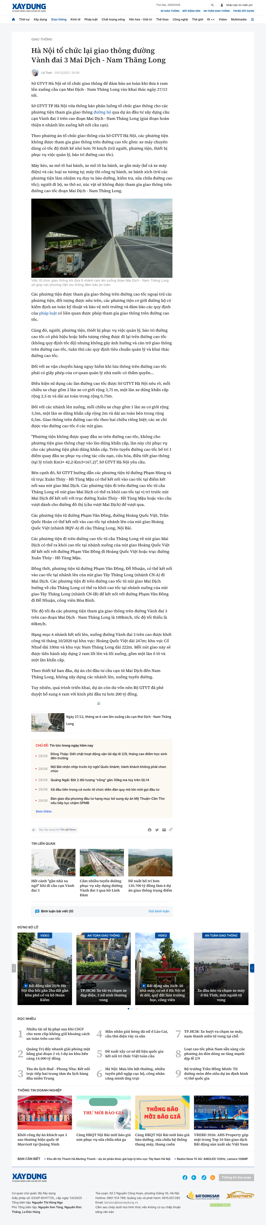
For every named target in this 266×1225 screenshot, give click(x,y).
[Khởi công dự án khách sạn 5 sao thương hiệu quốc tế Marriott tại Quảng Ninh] (45, 1113)
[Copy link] (170, 830)
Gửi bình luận (159, 911)
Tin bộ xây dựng (243, 11)
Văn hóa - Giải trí (140, 19)
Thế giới (197, 19)
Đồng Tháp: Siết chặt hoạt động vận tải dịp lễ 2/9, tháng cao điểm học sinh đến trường (109, 756)
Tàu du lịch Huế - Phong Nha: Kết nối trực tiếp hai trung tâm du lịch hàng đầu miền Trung (58, 1073)
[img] (101, 238)
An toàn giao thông (216, 11)
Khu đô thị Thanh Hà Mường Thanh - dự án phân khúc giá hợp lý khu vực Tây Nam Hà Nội (108, 1159)
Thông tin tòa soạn (236, 1177)
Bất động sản (191, 11)
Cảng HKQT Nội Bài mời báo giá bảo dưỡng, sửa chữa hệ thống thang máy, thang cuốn (162, 1139)
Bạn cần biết (29, 1159)
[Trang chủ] (13, 19)
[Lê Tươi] (35, 72)
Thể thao (162, 19)
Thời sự (24, 19)
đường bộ (102, 112)
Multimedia (239, 19)
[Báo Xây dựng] (29, 7)
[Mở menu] (252, 19)
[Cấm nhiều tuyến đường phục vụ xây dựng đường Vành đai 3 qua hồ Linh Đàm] (102, 863)
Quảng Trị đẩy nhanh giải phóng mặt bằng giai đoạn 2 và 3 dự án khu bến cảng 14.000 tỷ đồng (58, 1054)
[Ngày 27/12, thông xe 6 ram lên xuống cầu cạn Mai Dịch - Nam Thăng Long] (47, 722)
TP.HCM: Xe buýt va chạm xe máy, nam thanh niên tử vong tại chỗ (213, 1033)
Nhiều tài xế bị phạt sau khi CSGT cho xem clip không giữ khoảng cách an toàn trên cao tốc (58, 1034)
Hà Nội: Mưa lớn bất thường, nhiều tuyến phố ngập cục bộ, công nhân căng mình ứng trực (135, 1073)
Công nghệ (180, 19)
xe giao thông (170, 11)
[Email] (164, 830)
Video (223, 19)
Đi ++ (211, 19)
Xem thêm (44, 811)
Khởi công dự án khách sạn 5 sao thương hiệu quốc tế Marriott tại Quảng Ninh (42, 1139)
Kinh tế (76, 19)
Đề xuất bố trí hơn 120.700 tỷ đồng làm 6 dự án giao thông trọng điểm (150, 886)
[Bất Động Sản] (203, 1195)
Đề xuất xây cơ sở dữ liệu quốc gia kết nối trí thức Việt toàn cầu (134, 1053)
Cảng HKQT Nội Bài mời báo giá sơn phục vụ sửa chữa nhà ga (103, 1137)
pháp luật (48, 313)
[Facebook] (149, 830)
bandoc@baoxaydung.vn (121, 1202)
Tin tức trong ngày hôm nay (71, 746)
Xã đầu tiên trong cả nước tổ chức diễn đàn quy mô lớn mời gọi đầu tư (105, 790)
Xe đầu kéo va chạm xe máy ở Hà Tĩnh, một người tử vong (221, 995)
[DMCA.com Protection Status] (220, 1205)
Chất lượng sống (113, 19)
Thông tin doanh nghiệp (40, 1090)
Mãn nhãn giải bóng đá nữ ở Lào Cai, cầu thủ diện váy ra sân (136, 1033)
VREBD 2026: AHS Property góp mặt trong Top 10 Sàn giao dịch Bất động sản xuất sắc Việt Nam (221, 1139)
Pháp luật (91, 19)
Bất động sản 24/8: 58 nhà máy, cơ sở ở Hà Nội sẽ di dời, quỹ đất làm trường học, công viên (162, 992)
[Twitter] (157, 830)
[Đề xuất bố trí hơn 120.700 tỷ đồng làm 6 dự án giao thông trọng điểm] (150, 863)
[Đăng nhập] (222, 5)
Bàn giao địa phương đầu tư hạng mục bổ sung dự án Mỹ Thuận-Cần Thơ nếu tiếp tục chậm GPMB (108, 801)
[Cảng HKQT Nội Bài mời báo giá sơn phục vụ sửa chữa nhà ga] (103, 1113)
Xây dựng (40, 19)
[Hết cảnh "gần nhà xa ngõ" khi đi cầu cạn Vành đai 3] (53, 863)
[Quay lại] (33, 829)
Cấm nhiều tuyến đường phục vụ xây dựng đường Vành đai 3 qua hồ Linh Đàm (101, 888)
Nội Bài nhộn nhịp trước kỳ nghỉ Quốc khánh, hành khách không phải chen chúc (108, 769)
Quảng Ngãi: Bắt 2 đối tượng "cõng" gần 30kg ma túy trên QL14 (100, 780)
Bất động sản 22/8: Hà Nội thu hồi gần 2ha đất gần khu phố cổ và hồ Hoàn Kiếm (44, 992)
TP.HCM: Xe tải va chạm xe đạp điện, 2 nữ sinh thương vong (104, 995)
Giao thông (58, 19)
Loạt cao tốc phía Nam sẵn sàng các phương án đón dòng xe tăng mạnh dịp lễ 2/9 (214, 1054)
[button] (128, 1008)
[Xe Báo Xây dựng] (240, 1195)
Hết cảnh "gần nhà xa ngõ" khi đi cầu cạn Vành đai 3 (52, 886)
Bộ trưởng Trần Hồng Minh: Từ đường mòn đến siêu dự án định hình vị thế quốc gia (216, 1073)
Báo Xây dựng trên (49, 829)
